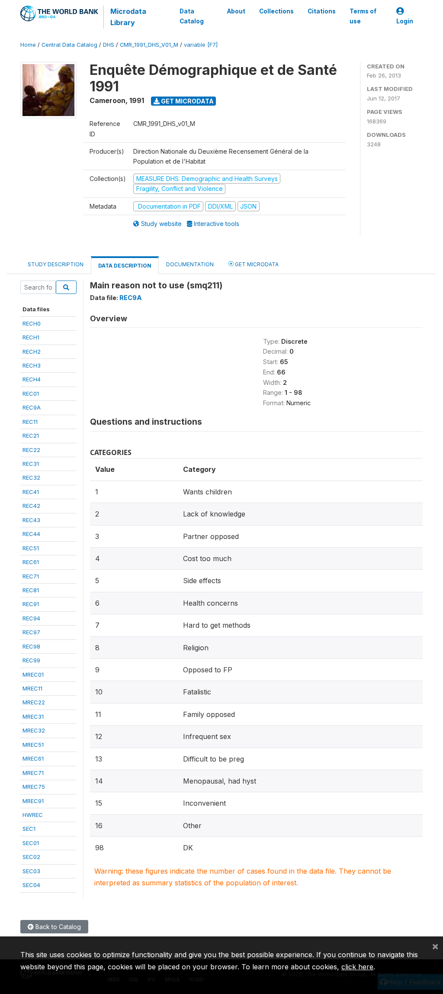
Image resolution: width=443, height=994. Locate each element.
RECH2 (31, 351)
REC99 (31, 660)
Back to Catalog (57, 926)
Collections (276, 11)
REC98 (31, 646)
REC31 (30, 463)
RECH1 (30, 337)
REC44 (31, 533)
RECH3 (31, 365)
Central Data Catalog (69, 45)
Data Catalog (192, 16)
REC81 (30, 590)
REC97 (31, 632)
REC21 (30, 435)
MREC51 (33, 744)
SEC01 (30, 842)
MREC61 (33, 758)
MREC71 (33, 772)
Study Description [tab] (55, 264)
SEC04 (31, 884)
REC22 (31, 449)
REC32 (31, 477)
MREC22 (33, 702)
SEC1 (28, 828)
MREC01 (33, 674)
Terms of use (363, 16)
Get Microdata (187, 101)
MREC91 (33, 800)
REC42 (31, 505)
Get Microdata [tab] (256, 264)
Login (404, 21)
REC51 (30, 548)
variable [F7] (201, 45)
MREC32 (33, 730)
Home (28, 45)
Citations (322, 11)
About (236, 11)
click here (357, 966)
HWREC (32, 814)
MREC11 (32, 688)
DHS (108, 45)
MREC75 (33, 786)
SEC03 (31, 871)
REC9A (31, 407)
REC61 (30, 561)
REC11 (30, 421)
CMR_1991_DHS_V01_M (149, 45)
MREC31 (33, 716)
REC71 (30, 576)
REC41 (30, 491)
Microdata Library (128, 17)
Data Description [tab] (124, 265)
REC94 (31, 618)
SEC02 (31, 856)
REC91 (30, 603)
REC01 (30, 393)
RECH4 (31, 379)
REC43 (31, 519)
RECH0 (31, 323)
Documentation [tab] (190, 264)
